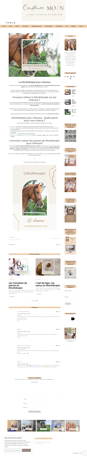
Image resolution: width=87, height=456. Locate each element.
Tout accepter (26, 450)
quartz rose (14, 133)
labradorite (14, 135)
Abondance (73, 26)
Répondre (58, 311)
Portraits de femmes (48, 26)
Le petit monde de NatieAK (23, 311)
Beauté (10, 26)
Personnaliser (9, 450)
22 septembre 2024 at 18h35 (23, 331)
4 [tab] (36, 300)
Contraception (25, 26)
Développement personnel (36, 26)
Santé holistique (59, 26)
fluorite (13, 128)
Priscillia (19, 329)
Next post (58, 244)
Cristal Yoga (47, 442)
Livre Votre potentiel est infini (74, 101)
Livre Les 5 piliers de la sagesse (74, 91)
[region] (18, 444)
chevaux (14, 239)
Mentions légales (38, 442)
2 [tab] (33, 300)
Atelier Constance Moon (40, 443)
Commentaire (34, 382)
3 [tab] (35, 300)
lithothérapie (18, 239)
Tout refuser (17, 450)
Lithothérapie (34, 78)
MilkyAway (19, 361)
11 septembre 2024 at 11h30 (23, 313)
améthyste (13, 126)
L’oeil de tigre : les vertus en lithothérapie (48, 284)
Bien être (17, 26)
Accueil (4, 26)
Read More (12, 296)
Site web (25, 407)
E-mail (25, 403)
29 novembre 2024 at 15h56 (23, 347)
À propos (81, 26)
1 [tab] (32, 300)
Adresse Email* (68, 290)
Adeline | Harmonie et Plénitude (24, 345)
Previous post (12, 244)
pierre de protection (27, 135)
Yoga (67, 26)
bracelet (45, 153)
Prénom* (67, 297)
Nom (25, 399)
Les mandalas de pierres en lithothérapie (18, 285)
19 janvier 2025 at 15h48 (22, 364)
